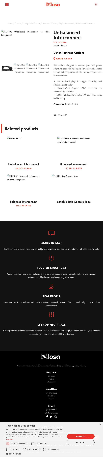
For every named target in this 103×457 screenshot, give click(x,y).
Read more (9, 439)
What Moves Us (51, 393)
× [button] (100, 425)
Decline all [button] (81, 442)
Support (51, 399)
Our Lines (51, 376)
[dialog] (51, 439)
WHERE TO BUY (64, 59)
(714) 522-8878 (51, 410)
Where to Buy (51, 382)
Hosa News (51, 396)
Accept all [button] (80, 436)
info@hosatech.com (51, 413)
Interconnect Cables (49, 23)
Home (10, 23)
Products (18, 23)
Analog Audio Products (31, 23)
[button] (35, 454)
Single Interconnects (66, 23)
